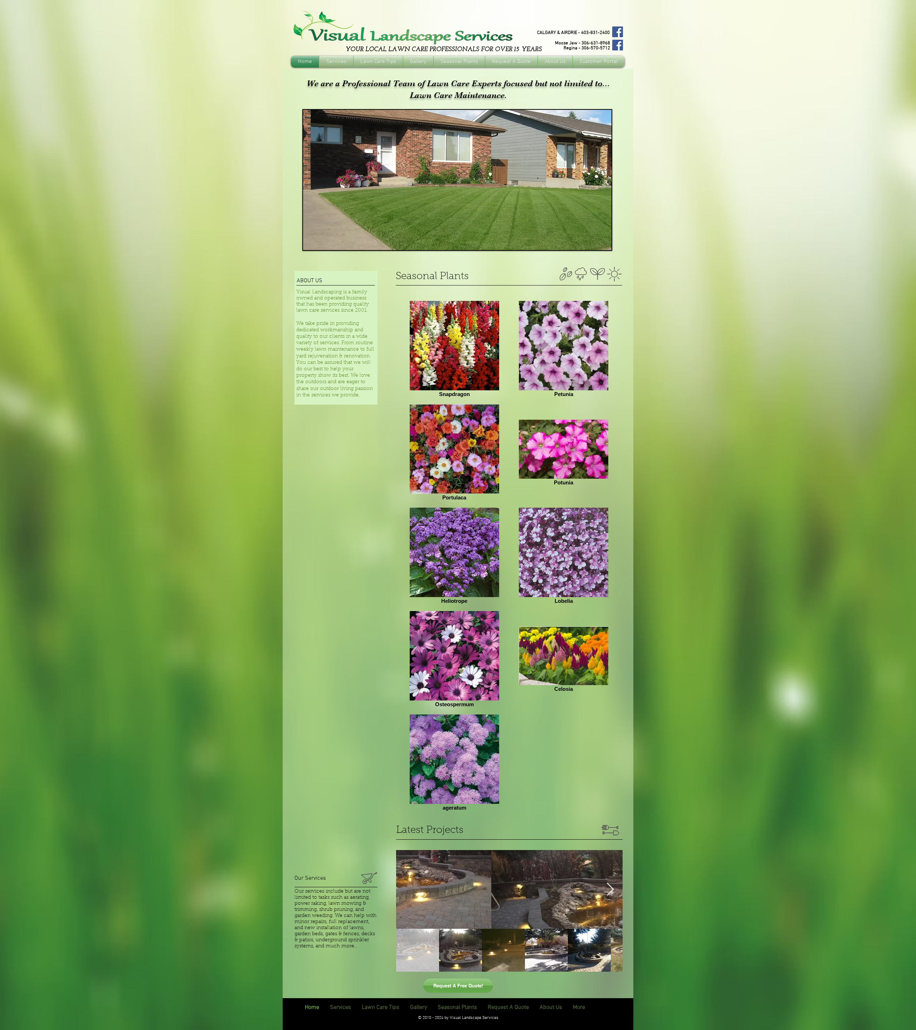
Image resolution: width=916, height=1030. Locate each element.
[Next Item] (610, 890)
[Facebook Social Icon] (617, 31)
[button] (457, 180)
